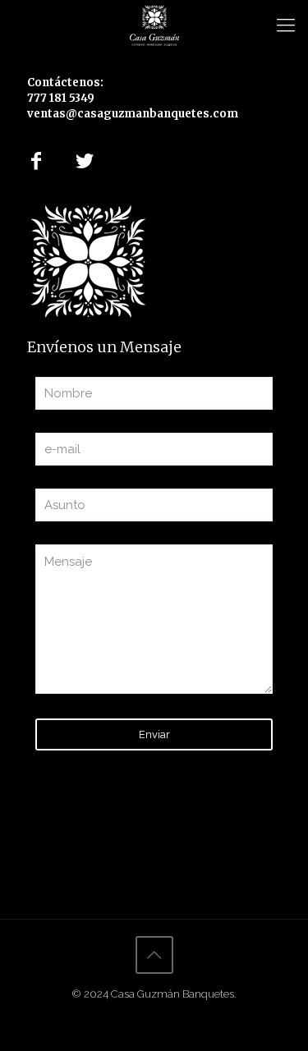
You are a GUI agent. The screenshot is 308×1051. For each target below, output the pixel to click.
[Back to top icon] (154, 955)
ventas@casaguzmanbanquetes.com (132, 114)
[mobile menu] (286, 25)
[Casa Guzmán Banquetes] (154, 24)
